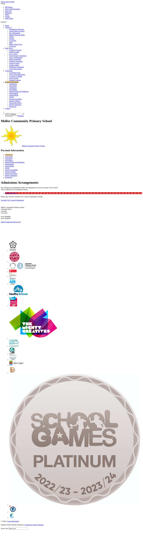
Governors (12, 41)
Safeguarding (13, 93)
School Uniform (14, 101)
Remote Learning (15, 80)
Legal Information (13, 521)
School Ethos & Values (16, 31)
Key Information (14, 33)
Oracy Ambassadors (16, 57)
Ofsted (11, 37)
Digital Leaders (14, 52)
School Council (14, 63)
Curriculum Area (14, 73)
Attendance (13, 88)
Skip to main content (7, 2)
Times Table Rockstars (12, 9)
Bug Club (8, 11)
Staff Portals (9, 18)
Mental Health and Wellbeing (19, 91)
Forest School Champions (17, 56)
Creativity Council (15, 50)
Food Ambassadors (15, 69)
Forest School (13, 78)
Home (7, 25)
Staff (10, 42)
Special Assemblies (15, 99)
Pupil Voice (9, 48)
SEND (11, 97)
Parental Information (12, 82)
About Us (8, 27)
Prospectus (12, 106)
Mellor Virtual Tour (15, 44)
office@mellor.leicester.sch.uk (11, 222)
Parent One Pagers (15, 103)
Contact (7, 108)
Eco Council (13, 54)
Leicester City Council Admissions (12, 200)
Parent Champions (15, 105)
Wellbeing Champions (16, 67)
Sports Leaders (14, 65)
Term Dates (13, 86)
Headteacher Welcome (16, 29)
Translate (21, 116)
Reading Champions (16, 61)
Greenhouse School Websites (34, 525)
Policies (11, 39)
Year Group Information (17, 74)
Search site (4, 528)
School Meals (13, 95)
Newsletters (13, 90)
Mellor (33, 146)
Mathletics (8, 13)
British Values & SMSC (17, 35)
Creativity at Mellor (15, 76)
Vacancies (12, 46)
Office (7, 15)
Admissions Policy (11, 193)
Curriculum (9, 71)
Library (7, 16)
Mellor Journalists (15, 59)
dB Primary (9, 7)
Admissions (13, 84)
